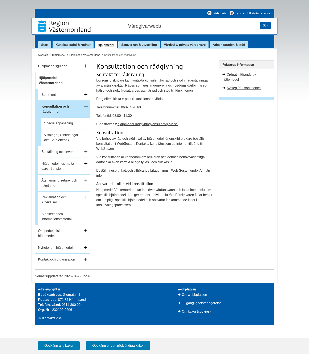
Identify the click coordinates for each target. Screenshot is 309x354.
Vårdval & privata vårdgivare (185, 44)
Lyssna (239, 13)
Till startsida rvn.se (258, 13)
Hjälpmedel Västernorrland (84, 55)
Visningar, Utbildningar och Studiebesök (61, 137)
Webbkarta (219, 13)
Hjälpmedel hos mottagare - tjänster (58, 166)
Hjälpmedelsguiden (52, 66)
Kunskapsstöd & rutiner (73, 44)
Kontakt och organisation (56, 259)
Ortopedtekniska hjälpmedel (50, 233)
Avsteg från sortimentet (244, 88)
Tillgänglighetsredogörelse (202, 303)
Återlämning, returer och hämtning (59, 183)
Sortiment (48, 94)
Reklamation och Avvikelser (54, 199)
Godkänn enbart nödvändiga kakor (118, 345)
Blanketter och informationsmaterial (56, 216)
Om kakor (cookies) (196, 311)
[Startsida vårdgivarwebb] (65, 26)
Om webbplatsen (194, 294)
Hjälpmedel (106, 45)
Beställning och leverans (59, 152)
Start (44, 44)
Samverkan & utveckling (139, 44)
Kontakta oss (52, 318)
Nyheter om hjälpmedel (55, 247)
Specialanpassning (58, 123)
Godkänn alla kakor (58, 345)
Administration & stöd (229, 44)
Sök (265, 25)
